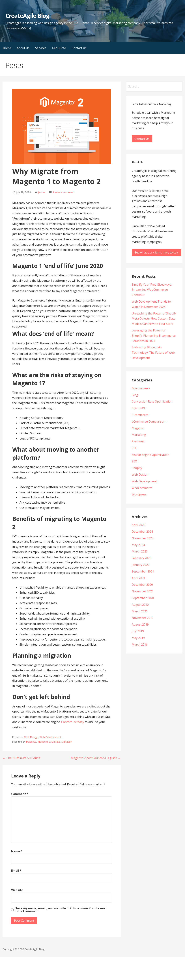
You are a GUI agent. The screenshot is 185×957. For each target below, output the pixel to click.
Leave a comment (64, 192)
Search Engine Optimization (150, 455)
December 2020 (142, 585)
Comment (19, 794)
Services (40, 48)
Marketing (139, 435)
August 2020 (140, 605)
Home (7, 48)
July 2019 (138, 631)
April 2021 (138, 578)
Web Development (50, 737)
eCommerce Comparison (148, 421)
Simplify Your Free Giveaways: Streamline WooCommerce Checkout (152, 290)
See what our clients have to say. (156, 252)
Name (16, 851)
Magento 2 (44, 741)
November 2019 (142, 618)
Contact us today (72, 722)
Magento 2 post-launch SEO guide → (96, 758)
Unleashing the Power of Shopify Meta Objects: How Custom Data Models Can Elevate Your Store (154, 318)
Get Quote (59, 48)
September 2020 (143, 598)
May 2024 (138, 545)
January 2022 (140, 565)
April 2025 (138, 525)
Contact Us (79, 48)
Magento (31, 741)
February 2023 (141, 558)
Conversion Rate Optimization (152, 401)
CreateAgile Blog (27, 15)
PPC (134, 448)
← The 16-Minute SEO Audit (21, 758)
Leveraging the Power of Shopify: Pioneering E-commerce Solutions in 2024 (154, 335)
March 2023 (140, 551)
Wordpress (139, 494)
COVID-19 (138, 408)
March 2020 (140, 611)
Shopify (137, 468)
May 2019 (138, 638)
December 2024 (142, 532)
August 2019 (140, 624)
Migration (66, 741)
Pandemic (138, 441)
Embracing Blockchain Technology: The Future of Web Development (153, 352)
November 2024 (142, 538)
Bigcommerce (141, 388)
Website (17, 890)
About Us (23, 48)
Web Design (31, 737)
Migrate (55, 741)
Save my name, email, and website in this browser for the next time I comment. (61, 910)
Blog (135, 395)
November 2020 (142, 591)
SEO (134, 461)
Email (16, 871)
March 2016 (140, 644)
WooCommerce (142, 488)
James (41, 192)
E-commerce (140, 415)
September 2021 (143, 571)
